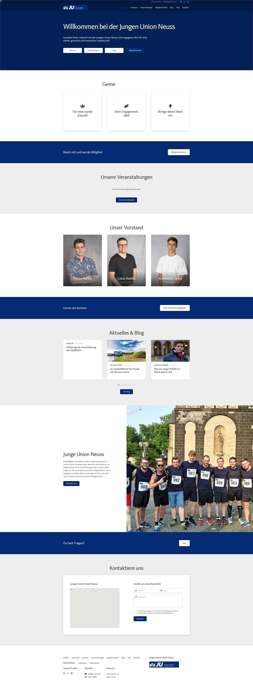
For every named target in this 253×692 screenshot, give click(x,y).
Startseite (75, 658)
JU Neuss (85, 658)
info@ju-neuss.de (94, 674)
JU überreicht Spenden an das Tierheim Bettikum (125, 370)
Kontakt (136, 658)
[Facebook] (188, 2)
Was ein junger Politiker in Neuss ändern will (79, 370)
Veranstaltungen (97, 658)
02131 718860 (92, 677)
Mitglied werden (113, 658)
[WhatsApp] (184, 2)
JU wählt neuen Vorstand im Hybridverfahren (168, 370)
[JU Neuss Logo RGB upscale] (75, 7)
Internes (77, 365)
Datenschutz (94, 663)
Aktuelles (69, 365)
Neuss (120, 365)
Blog (123, 658)
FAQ (129, 658)
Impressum (82, 663)
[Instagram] (181, 2)
